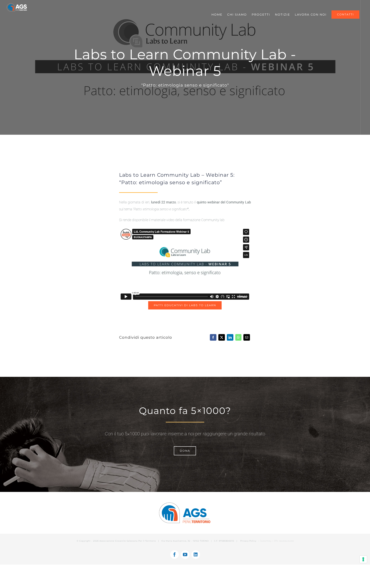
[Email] (246, 337)
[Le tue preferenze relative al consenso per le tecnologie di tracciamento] (363, 559)
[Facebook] (213, 337)
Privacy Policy (249, 541)
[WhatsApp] (238, 337)
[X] (221, 337)
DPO (276, 541)
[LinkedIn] (230, 337)
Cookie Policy (265, 541)
